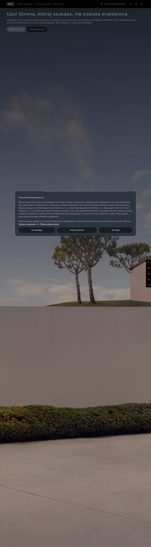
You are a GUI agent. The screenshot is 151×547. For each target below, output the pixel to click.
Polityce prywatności (27, 224)
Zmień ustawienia (77, 230)
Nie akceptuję (36, 230)
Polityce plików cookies (49, 224)
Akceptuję (116, 230)
